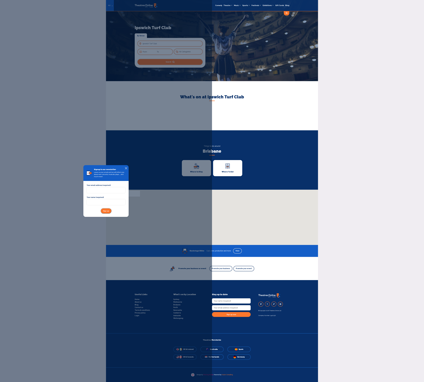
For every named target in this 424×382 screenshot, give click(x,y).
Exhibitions (267, 5)
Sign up (106, 211)
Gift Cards (279, 5)
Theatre (226, 5)
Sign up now (231, 314)
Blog (287, 5)
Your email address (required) (99, 185)
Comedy (218, 5)
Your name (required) (95, 197)
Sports (245, 5)
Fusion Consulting (227, 374)
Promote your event (244, 268)
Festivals (255, 5)
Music (236, 5)
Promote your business (221, 268)
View (237, 251)
